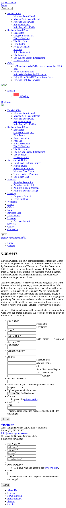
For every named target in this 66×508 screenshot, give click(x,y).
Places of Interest (22, 221)
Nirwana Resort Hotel (24, 113)
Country (46, 375)
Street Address (43, 359)
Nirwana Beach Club (24, 118)
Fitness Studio (20, 165)
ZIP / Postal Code (44, 372)
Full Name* (13, 444)
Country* (12, 450)
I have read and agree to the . (38, 467)
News (10, 210)
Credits (10, 504)
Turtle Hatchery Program (26, 174)
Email (10, 330)
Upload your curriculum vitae (21, 390)
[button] (11, 90)
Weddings (12, 201)
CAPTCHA (13, 402)
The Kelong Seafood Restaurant (29, 152)
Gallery (11, 226)
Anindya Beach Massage (26, 190)
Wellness (11, 179)
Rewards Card (14, 212)
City (38, 366)
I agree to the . (25, 399)
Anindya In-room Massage (26, 188)
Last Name (41, 327)
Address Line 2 (43, 363)
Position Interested (16, 378)
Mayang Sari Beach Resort (27, 116)
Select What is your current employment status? (30, 384)
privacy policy (31, 399)
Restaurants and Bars (17, 127)
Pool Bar (18, 140)
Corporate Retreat (22, 196)
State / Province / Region (48, 369)
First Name (41, 323)
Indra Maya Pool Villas (25, 124)
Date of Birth (14, 336)
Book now (6, 102)
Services (11, 224)
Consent (12, 396)
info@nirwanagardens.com (14, 433)
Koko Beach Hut (22, 138)
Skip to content (8, 2)
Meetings (11, 193)
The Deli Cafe (20, 149)
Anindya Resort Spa (23, 182)
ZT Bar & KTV (21, 157)
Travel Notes (13, 215)
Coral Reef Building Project (27, 163)
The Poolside (20, 154)
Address (11, 356)
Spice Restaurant (22, 143)
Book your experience (12, 237)
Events (10, 204)
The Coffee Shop (22, 146)
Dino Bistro (19, 135)
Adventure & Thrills (17, 160)
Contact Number (16, 350)
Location (11, 218)
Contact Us (12, 229)
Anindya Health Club (24, 185)
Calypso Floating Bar (24, 132)
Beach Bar (19, 129)
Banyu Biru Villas (22, 121)
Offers (10, 207)
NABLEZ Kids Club (24, 168)
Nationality (13, 344)
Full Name (13, 320)
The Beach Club (21, 176)
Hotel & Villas (14, 110)
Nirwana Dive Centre (24, 171)
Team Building (21, 199)
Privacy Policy (15, 464)
